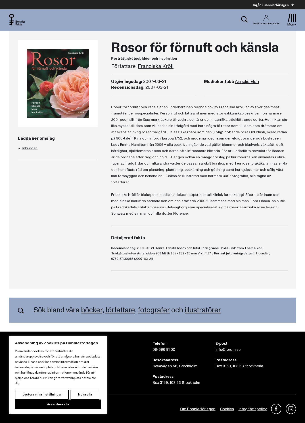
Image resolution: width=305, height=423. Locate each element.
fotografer (154, 310)
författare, (120, 310)
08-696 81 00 (163, 349)
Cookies (227, 409)
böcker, (92, 310)
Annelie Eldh (247, 81)
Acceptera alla (58, 404)
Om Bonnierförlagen (197, 409)
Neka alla (85, 394)
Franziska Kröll (155, 66)
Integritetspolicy (252, 409)
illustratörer (203, 310)
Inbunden (30, 148)
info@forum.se (228, 349)
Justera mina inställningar (42, 394)
